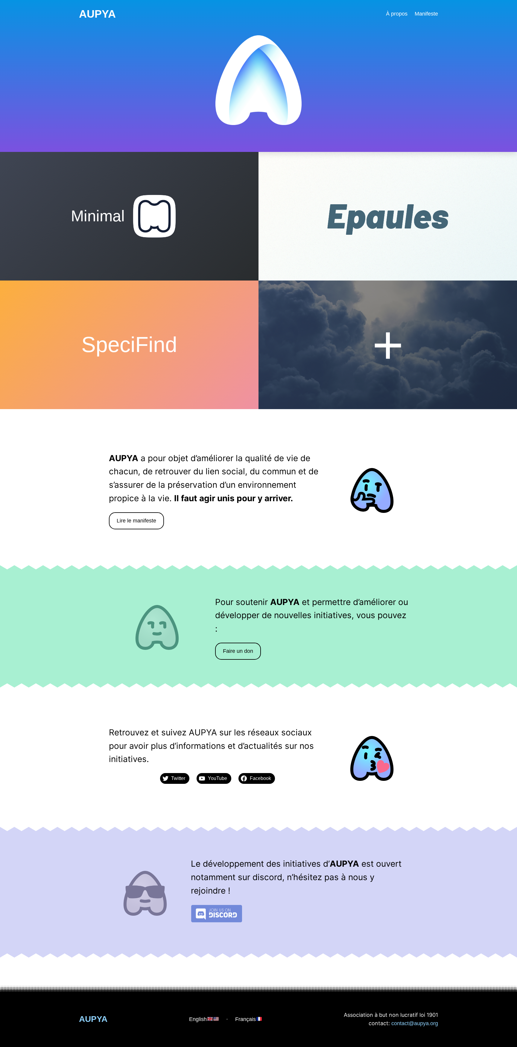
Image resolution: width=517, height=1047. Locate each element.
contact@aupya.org (414, 1023)
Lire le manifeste (136, 521)
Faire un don (238, 651)
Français (245, 1019)
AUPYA (97, 14)
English (198, 1019)
